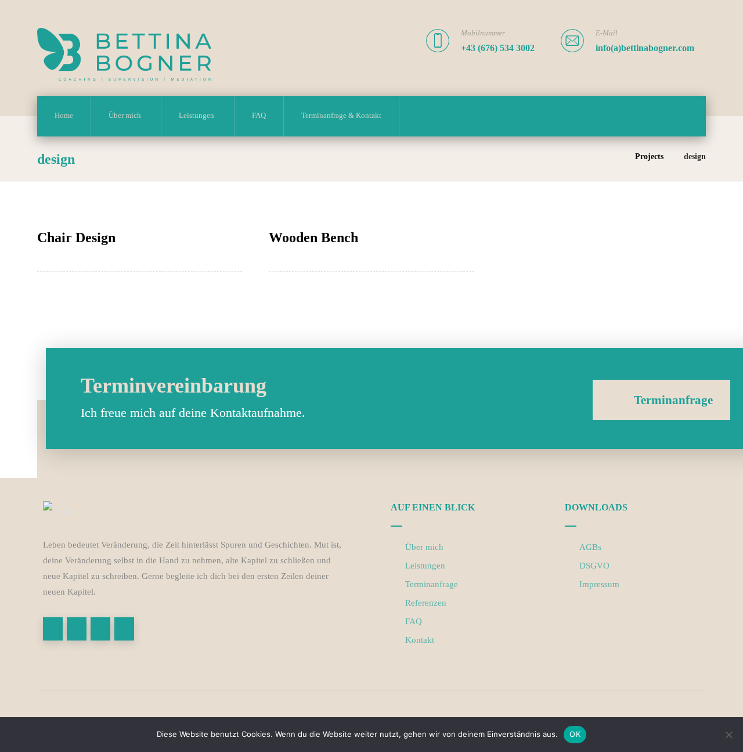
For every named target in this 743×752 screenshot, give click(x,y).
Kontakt (419, 640)
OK (574, 734)
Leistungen (425, 565)
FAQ (413, 621)
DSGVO (594, 565)
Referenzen (425, 602)
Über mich (424, 547)
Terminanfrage (431, 584)
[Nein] (728, 734)
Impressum (599, 584)
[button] (53, 629)
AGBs (590, 547)
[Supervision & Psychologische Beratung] (124, 54)
